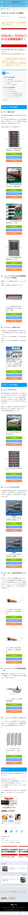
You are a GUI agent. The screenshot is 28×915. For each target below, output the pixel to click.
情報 (9, 836)
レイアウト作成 (8, 5)
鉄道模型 (18, 842)
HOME (2, 5)
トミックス (15, 840)
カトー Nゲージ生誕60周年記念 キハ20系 (13, 93)
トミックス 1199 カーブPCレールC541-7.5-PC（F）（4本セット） (13, 750)
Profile (13, 907)
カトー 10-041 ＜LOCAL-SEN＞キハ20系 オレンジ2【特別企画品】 (14, 611)
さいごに (5, 99)
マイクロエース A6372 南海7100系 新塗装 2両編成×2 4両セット (14, 366)
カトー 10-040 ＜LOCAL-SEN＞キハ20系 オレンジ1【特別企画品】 (14, 649)
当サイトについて (7, 907)
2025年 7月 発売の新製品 (9, 87)
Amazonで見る (14, 160)
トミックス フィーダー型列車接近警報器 (13, 95)
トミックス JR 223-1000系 (10, 91)
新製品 (12, 842)
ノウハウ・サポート (17, 5)
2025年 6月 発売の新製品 (9, 77)
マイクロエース (6, 842)
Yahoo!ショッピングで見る (14, 157)
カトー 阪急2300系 (9, 79)
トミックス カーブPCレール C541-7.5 (13, 96)
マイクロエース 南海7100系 (11, 84)
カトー (9, 840)
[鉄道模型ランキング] (5, 810)
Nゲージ (4, 840)
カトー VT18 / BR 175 (9, 89)
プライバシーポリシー (21, 907)
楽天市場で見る (14, 153)
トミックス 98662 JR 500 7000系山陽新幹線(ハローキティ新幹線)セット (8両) (13, 308)
